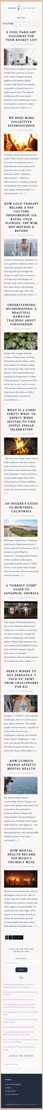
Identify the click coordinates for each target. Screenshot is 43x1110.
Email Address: (21, 958)
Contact (8, 1088)
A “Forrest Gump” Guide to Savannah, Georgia (21, 589)
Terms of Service (11, 1094)
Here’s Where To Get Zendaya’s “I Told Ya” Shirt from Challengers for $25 (21, 679)
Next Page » (17, 938)
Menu (23, 18)
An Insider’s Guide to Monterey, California (21, 507)
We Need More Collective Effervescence (21, 122)
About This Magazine (13, 1084)
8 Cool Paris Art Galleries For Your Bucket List (21, 36)
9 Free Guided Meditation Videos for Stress (18, 1000)
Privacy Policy (10, 1091)
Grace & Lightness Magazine (21, 7)
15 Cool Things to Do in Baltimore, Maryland (18, 1027)
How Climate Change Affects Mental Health (21, 764)
